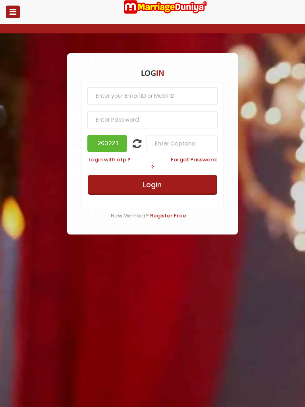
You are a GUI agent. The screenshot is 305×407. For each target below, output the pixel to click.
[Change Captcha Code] (132, 145)
